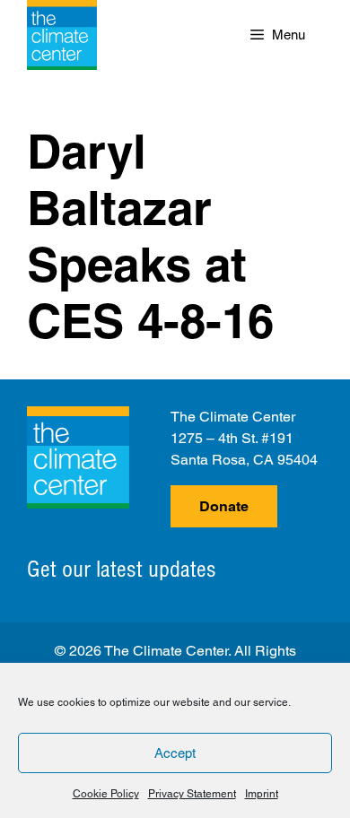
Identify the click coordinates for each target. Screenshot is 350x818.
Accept (175, 753)
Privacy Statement (192, 794)
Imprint (261, 794)
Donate (224, 506)
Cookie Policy (106, 794)
